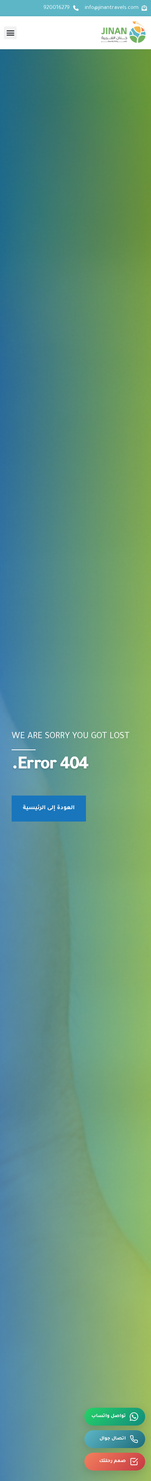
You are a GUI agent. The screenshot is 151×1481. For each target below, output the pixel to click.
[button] (10, 32)
